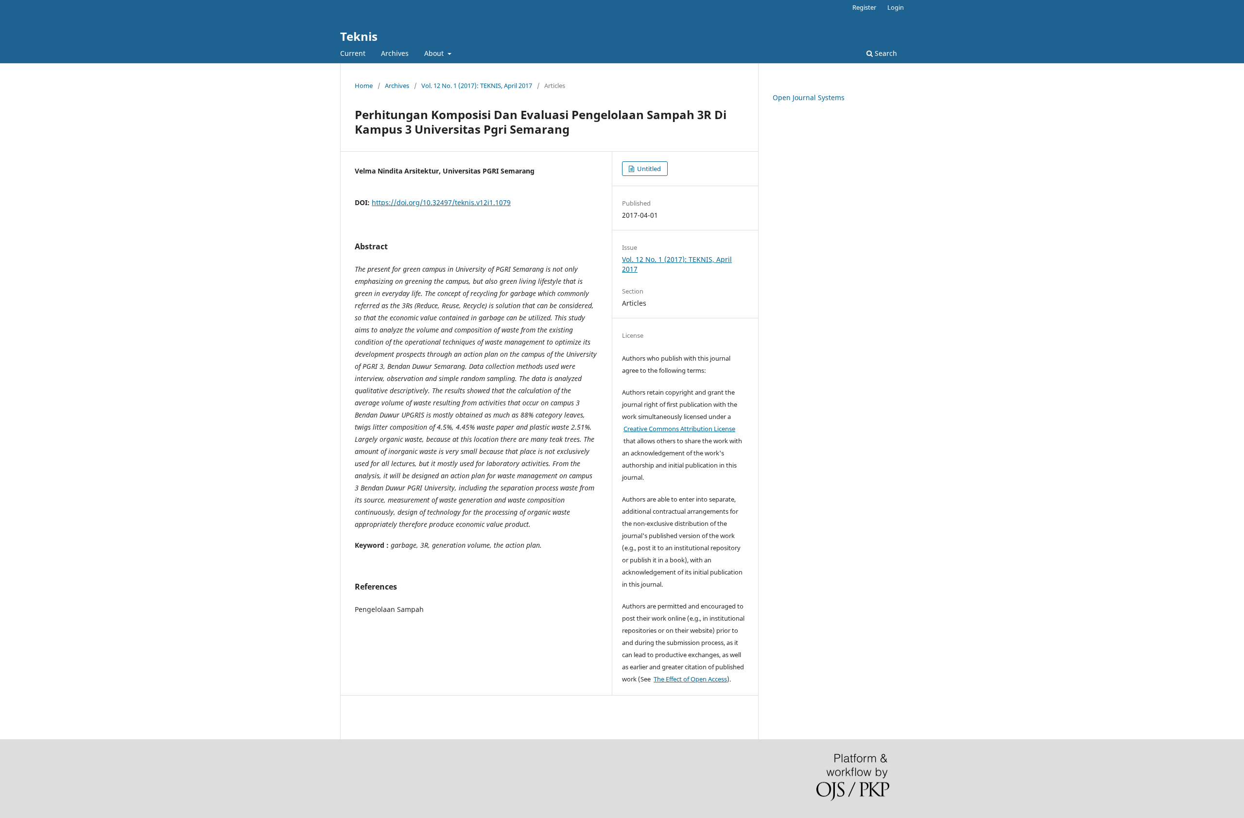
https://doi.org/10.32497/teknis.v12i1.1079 (441, 202)
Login (895, 7)
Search (885, 53)
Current (352, 53)
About (435, 53)
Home (364, 85)
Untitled (648, 168)
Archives (395, 53)
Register (864, 7)
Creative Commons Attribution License (679, 428)
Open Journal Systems (809, 97)
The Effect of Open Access (690, 679)
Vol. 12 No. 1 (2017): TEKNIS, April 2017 (476, 85)
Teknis (359, 36)
